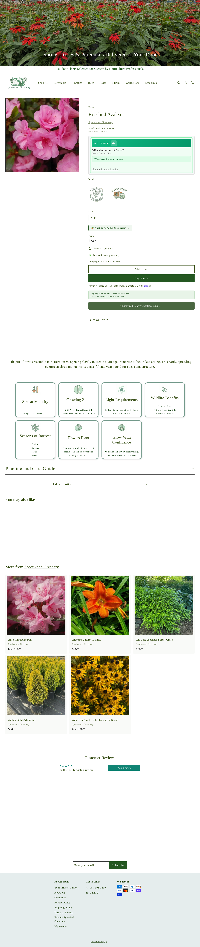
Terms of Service (63, 912)
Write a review (124, 768)
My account (60, 926)
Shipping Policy (63, 907)
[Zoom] (42, 135)
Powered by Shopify (99, 941)
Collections (132, 82)
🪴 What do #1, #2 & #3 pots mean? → (110, 228)
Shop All (43, 82)
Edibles (116, 82)
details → (158, 305)
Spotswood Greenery (100, 122)
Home (91, 107)
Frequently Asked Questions (64, 919)
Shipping (93, 261)
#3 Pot (94, 217)
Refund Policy (62, 902)
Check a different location (105, 169)
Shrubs (78, 82)
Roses (102, 82)
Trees (91, 82)
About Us (59, 892)
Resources (151, 82)
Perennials (60, 82)
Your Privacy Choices (66, 887)
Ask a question (62, 484)
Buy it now (141, 278)
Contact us (60, 897)
